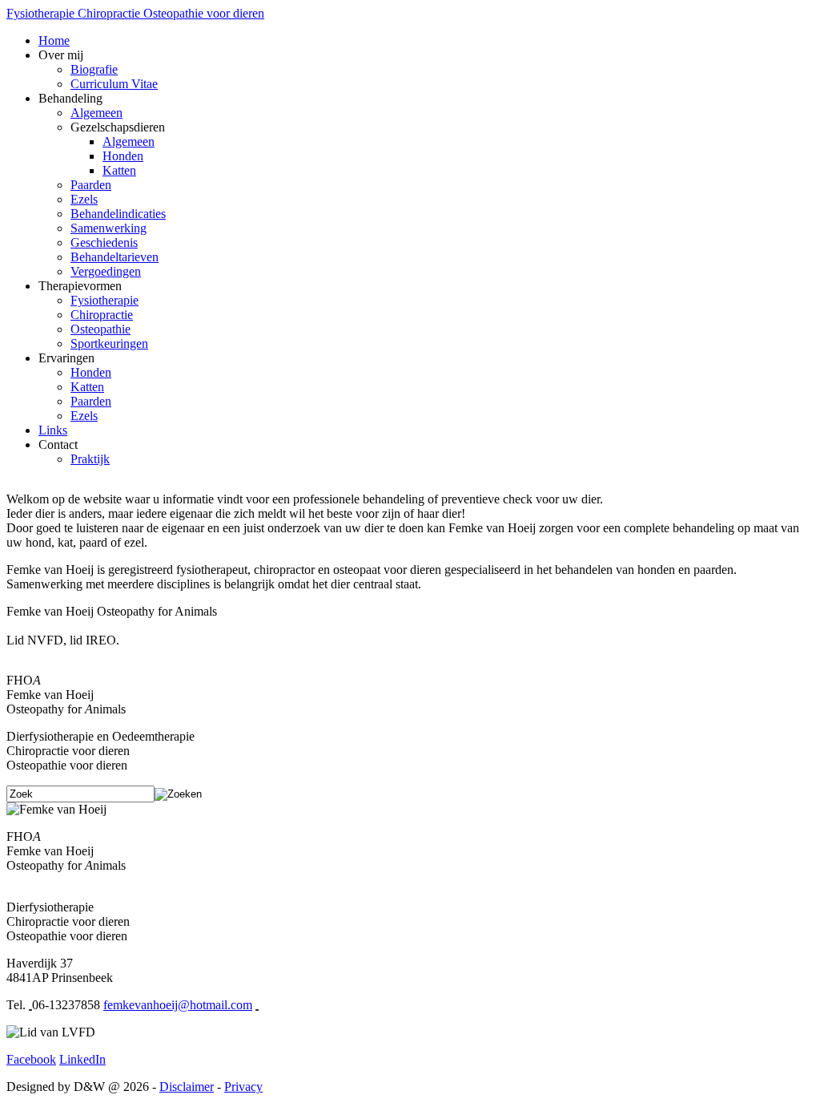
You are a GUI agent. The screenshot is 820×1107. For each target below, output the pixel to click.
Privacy (243, 1086)
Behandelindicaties (118, 213)
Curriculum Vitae (114, 84)
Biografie (94, 69)
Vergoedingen (105, 271)
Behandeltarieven (114, 257)
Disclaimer (186, 1086)
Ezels (84, 199)
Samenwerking (108, 228)
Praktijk (90, 459)
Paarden (90, 185)
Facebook (31, 1059)
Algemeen (96, 112)
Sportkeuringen (109, 343)
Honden (122, 156)
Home (54, 40)
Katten (119, 170)
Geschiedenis (104, 242)
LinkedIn (82, 1059)
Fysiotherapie (104, 300)
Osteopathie (100, 329)
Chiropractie (101, 314)
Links (52, 430)
